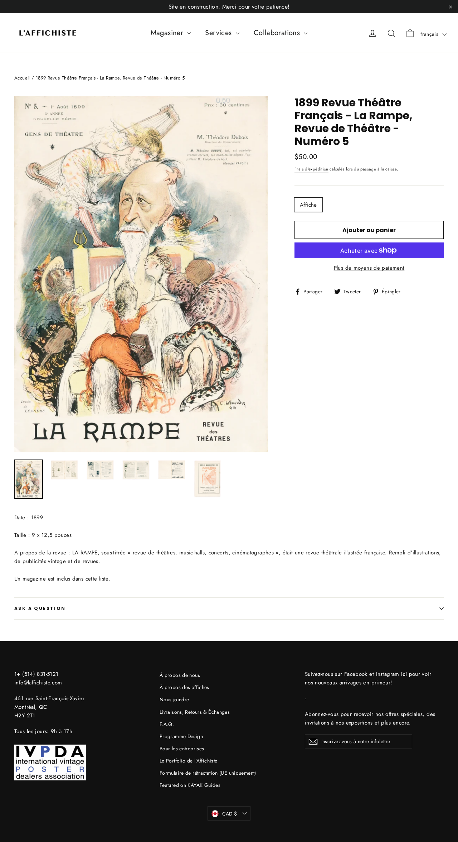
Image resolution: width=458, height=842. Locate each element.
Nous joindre (174, 699)
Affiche (308, 205)
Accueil (22, 77)
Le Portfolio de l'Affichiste (189, 760)
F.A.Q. (167, 724)
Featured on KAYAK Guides (190, 785)
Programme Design (181, 736)
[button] (433, 34)
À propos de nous (180, 675)
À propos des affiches (184, 687)
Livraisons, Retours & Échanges (195, 712)
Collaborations (278, 33)
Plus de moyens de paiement (369, 268)
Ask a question (40, 608)
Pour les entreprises (182, 748)
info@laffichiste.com (38, 683)
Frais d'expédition (311, 169)
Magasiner (168, 33)
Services (219, 33)
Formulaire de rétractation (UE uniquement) (208, 772)
